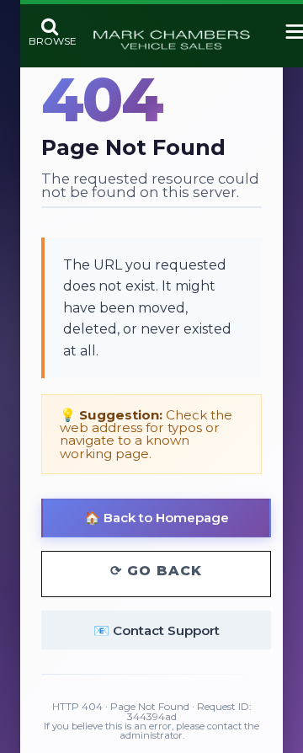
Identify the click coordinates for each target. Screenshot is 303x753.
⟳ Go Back (156, 571)
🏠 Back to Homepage (156, 518)
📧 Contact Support (156, 630)
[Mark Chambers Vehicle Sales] (172, 41)
